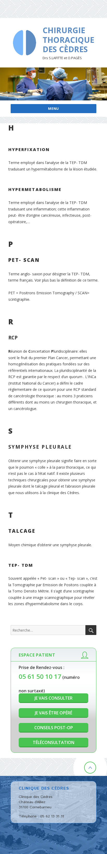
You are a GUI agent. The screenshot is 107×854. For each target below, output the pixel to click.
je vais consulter (53, 698)
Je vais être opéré (53, 713)
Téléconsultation (53, 742)
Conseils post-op (53, 727)
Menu (53, 108)
